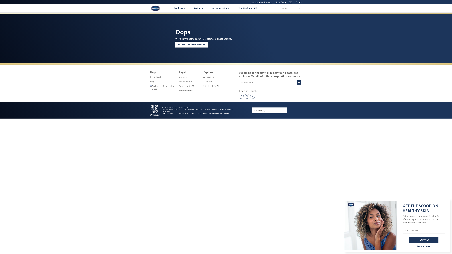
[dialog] (397, 225)
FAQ (290, 2)
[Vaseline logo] (155, 8)
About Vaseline (219, 8)
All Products (208, 77)
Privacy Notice (185, 86)
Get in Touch (280, 2)
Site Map (183, 77)
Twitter (252, 96)
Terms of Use (185, 90)
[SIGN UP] (299, 83)
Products (178, 8)
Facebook (241, 96)
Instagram (247, 96)
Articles (198, 8)
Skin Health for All (247, 8)
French (299, 2)
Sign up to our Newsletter (262, 2)
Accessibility (184, 81)
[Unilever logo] (154, 110)
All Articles (208, 81)
